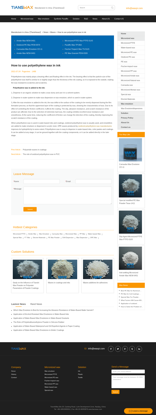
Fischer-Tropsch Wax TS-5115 (77, 49)
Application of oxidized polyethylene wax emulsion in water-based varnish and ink (131, 304)
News (95, 19)
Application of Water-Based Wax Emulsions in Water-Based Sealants (41, 318)
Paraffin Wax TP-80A (73, 45)
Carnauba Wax (57, 234)
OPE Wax (93, 237)
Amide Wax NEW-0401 (26, 41)
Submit (30, 209)
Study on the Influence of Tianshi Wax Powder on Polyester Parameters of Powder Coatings (26, 285)
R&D (86, 19)
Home (13, 19)
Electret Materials (39, 237)
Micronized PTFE (19, 234)
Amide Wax (32, 234)
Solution (76, 19)
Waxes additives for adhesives (95, 283)
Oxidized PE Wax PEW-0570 (28, 45)
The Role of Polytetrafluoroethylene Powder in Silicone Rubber (38, 322)
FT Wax (27, 237)
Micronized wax (27, 19)
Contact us (125, 127)
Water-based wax (128, 48)
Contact (14, 377)
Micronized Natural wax (130, 80)
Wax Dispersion (81, 237)
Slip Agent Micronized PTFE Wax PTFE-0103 (130, 238)
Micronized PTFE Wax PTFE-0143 (79, 41)
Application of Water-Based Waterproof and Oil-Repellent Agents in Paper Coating (46, 326)
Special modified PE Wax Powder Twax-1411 (129, 201)
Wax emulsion (43, 19)
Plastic (80, 374)
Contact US (119, 19)
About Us (125, 122)
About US (106, 19)
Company (16, 367)
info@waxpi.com (134, 8)
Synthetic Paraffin (61, 19)
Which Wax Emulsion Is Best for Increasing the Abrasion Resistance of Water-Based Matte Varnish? (53, 310)
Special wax (126, 94)
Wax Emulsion (44, 234)
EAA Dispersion (68, 237)
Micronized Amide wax (130, 76)
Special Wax (17, 237)
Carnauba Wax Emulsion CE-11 (29, 49)
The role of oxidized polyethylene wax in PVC (41, 154)
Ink (79, 371)
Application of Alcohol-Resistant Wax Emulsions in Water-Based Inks (41, 314)
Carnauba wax (127, 85)
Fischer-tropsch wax (129, 66)
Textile (80, 377)
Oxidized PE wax (128, 57)
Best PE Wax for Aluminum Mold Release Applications (130, 291)
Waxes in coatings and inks (59, 283)
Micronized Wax (71, 234)
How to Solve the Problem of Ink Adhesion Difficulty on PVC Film (132, 307)
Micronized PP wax (129, 71)
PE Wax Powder (54, 237)
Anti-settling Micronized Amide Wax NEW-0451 (128, 274)
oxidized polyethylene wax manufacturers (95, 126)
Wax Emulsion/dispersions (131, 108)
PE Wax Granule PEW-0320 (76, 53)
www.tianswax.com (95, 409)
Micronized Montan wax (130, 90)
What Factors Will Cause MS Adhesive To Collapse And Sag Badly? (132, 300)
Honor (13, 371)
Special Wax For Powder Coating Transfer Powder (130, 297)
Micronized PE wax (129, 52)
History (13, 374)
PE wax (124, 62)
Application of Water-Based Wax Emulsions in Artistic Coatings (38, 330)
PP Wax (82, 234)
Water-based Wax (94, 234)
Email (68, 181)
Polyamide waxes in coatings (34, 150)
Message (17, 189)
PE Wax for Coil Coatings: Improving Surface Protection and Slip (131, 294)
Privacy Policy (127, 118)
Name (16, 181)
